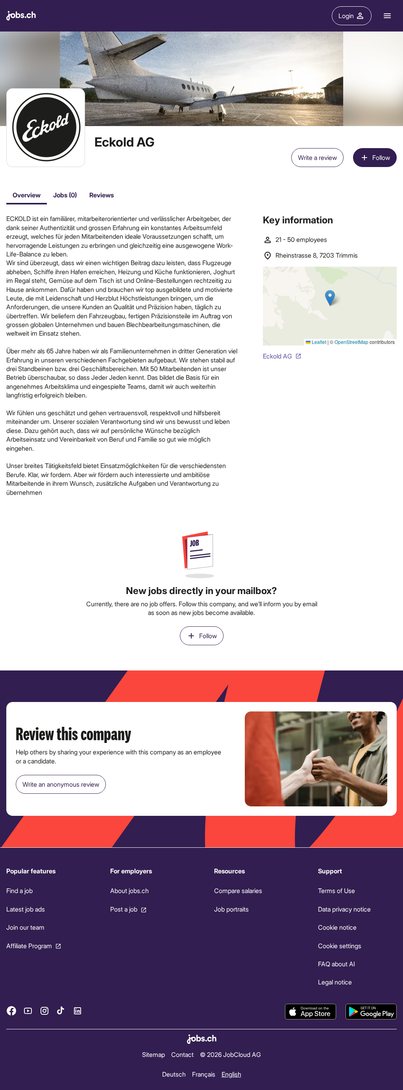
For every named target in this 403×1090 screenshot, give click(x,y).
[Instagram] (44, 1011)
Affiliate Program (29, 945)
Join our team (25, 927)
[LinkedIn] (77, 1011)
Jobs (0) (65, 195)
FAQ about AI (336, 963)
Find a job (19, 890)
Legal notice (335, 982)
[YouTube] (28, 1011)
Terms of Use (336, 890)
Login (346, 15)
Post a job (123, 908)
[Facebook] (11, 1011)
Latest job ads (25, 908)
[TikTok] (61, 1011)
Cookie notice (337, 927)
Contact (182, 1054)
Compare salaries (238, 890)
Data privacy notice (344, 908)
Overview (27, 195)
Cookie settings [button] (339, 945)
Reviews (101, 195)
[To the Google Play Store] (371, 1011)
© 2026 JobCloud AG (230, 1054)
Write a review (317, 157)
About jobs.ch (129, 890)
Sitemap (153, 1054)
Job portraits (231, 908)
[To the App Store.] (310, 1011)
